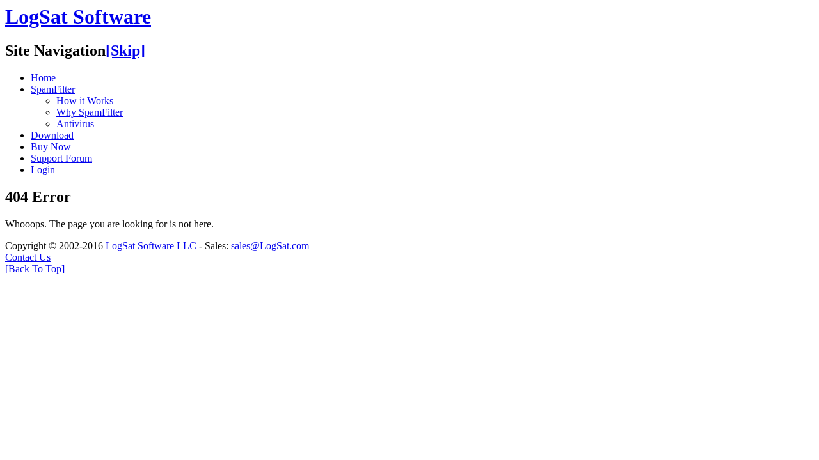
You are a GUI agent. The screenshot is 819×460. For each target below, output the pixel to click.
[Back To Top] (35, 268)
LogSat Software (78, 16)
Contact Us (28, 257)
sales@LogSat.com (270, 245)
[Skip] (125, 50)
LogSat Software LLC (151, 245)
